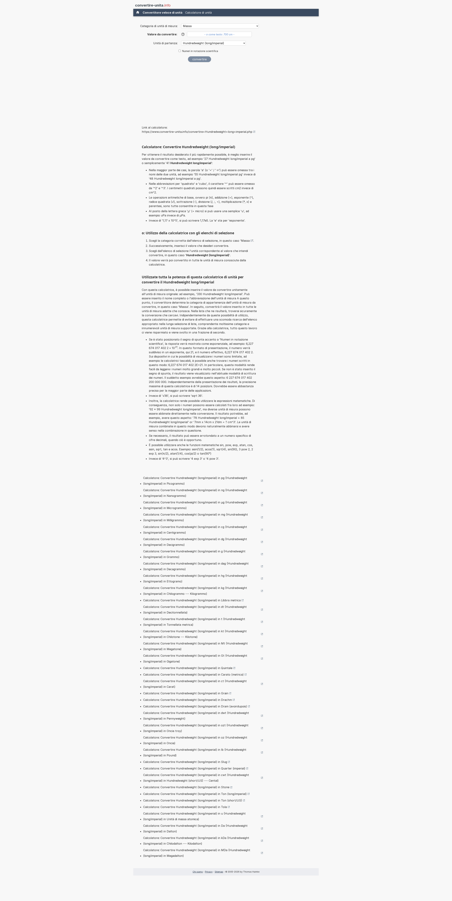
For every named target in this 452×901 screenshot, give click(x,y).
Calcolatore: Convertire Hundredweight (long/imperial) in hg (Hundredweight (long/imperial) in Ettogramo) (195, 578)
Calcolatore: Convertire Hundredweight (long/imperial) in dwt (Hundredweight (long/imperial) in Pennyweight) (196, 715)
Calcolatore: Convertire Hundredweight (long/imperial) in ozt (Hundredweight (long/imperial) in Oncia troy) (195, 728)
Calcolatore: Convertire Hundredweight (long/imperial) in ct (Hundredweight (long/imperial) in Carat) (195, 683)
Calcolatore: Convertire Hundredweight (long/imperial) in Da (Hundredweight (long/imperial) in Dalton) (195, 828)
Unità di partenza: (166, 43)
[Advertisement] (199, 91)
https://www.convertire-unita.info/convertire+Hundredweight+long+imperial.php (197, 131)
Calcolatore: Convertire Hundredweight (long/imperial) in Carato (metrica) (193, 674)
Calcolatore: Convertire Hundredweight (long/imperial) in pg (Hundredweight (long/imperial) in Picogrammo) (195, 480)
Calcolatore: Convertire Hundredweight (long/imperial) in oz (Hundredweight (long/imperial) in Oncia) (195, 740)
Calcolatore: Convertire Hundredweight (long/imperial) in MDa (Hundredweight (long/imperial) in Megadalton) (196, 853)
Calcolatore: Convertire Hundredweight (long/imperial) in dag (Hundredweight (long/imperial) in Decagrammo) (196, 566)
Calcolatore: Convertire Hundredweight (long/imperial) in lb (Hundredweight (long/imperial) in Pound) (194, 752)
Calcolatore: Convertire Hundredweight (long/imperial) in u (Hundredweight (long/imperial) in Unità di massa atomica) (194, 816)
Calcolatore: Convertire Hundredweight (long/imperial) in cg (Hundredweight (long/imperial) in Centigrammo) (195, 529)
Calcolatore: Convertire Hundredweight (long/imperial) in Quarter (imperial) (194, 768)
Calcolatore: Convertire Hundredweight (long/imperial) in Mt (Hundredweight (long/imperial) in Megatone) (195, 646)
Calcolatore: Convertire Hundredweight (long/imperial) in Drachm (187, 700)
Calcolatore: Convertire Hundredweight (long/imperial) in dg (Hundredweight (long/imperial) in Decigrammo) (195, 542)
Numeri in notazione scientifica (200, 51)
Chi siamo (198, 871)
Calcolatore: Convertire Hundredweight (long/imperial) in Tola (185, 807)
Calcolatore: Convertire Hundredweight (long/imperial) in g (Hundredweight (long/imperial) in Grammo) (194, 554)
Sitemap (219, 871)
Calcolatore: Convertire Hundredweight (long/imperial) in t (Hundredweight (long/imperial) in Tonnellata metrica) (194, 621)
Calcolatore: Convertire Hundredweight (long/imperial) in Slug (185, 762)
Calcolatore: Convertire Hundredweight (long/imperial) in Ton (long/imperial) (195, 794)
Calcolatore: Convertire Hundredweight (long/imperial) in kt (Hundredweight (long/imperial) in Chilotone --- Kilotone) (195, 634)
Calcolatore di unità (198, 12)
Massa (245, 240)
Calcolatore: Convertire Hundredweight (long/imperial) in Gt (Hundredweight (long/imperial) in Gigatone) (195, 658)
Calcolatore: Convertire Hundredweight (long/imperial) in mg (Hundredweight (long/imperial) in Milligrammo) (195, 517)
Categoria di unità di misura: (159, 26)
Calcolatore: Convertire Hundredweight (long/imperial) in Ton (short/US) (192, 800)
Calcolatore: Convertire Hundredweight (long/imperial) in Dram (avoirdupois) (195, 706)
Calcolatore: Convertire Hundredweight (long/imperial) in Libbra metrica (192, 600)
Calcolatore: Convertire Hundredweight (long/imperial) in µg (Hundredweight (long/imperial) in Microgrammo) (195, 505)
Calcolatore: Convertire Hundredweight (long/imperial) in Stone (186, 787)
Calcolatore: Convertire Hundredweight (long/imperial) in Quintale (187, 668)
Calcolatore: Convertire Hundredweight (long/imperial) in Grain (185, 693)
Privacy (209, 871)
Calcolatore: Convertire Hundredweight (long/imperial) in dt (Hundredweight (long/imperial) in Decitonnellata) (195, 609)
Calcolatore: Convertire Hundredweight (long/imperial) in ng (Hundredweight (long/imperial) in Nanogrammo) (195, 493)
